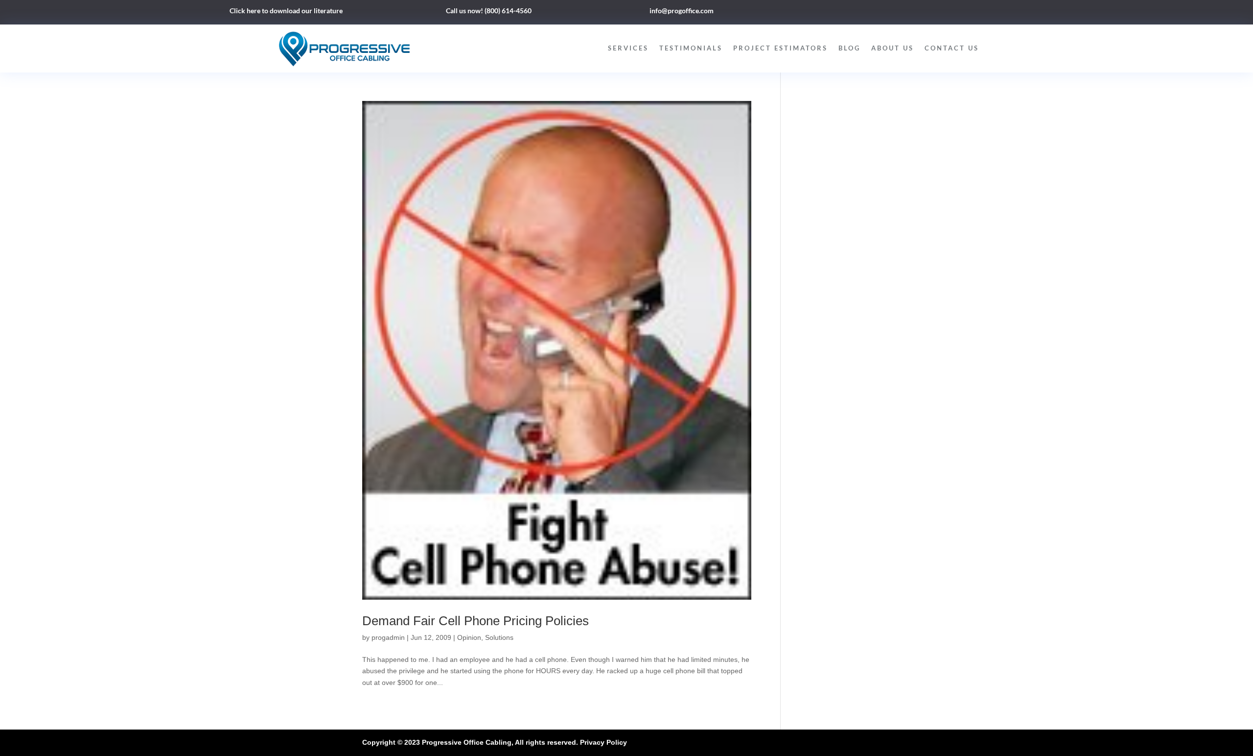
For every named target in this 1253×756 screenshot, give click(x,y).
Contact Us (952, 48)
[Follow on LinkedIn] (932, 13)
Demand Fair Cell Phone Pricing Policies (475, 620)
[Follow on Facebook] (912, 13)
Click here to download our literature (286, 10)
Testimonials (690, 48)
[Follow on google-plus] (951, 13)
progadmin (388, 637)
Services (628, 48)
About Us (892, 48)
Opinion (469, 637)
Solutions (499, 637)
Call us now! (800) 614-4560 (489, 10)
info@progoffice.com (682, 10)
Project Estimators (780, 48)
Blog (849, 48)
